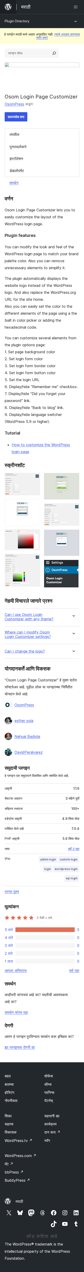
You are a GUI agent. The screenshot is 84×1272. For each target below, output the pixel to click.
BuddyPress (17, 1180)
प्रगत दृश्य (12, 891)
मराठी (19, 1201)
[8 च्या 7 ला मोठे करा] (73, 535)
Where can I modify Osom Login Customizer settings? (28, 634)
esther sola (23, 720)
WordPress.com (20, 1155)
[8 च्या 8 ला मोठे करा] (73, 566)
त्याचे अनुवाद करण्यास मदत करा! (58, 35)
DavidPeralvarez (28, 752)
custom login (68, 859)
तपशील (14, 134)
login (47, 869)
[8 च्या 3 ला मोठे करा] (34, 535)
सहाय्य (9, 1124)
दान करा (52, 1132)
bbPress (14, 1172)
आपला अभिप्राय (16, 970)
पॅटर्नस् (48, 1100)
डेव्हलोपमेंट (17, 170)
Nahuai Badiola (27, 736)
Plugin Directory (17, 21)
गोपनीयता (11, 1100)
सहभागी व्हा (52, 1116)
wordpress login (66, 869)
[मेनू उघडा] (76, 7)
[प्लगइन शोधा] (54, 53)
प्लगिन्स (49, 1092)
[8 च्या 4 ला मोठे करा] (34, 560)
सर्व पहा (74, 970)
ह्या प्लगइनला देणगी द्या (20, 1047)
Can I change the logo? (25, 651)
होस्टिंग (9, 1092)
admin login (48, 859)
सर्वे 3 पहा (73, 849)
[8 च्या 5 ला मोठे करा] (73, 479)
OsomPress (14, 104)
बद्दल (8, 1076)
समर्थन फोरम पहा (16, 1012)
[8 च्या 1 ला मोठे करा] (34, 479)
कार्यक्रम (50, 1124)
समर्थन (13, 182)
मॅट (9, 1164)
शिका (8, 1116)
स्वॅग (47, 1140)
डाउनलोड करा (16, 117)
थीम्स (48, 1084)
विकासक (11, 1132)
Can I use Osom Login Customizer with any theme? (29, 616)
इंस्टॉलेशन (16, 158)
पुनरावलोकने (18, 146)
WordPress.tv (18, 1140)
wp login (71, 878)
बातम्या (9, 1084)
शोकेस (48, 1076)
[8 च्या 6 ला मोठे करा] (73, 509)
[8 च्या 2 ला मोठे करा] (34, 505)
